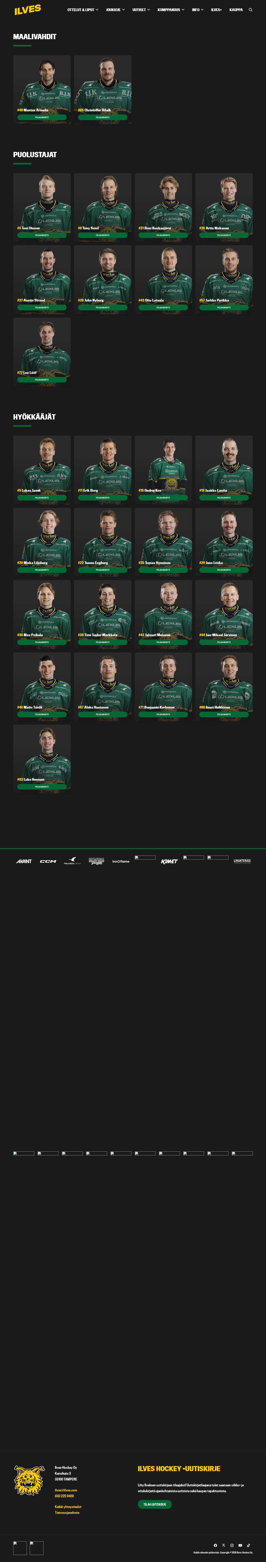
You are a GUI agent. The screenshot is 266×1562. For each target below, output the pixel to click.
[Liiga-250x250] (20, 1548)
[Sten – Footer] (169, 1297)
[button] (251, 10)
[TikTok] (248, 1545)
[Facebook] (215, 1545)
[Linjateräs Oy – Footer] (242, 861)
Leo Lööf (26, 372)
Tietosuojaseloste (67, 1512)
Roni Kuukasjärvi (155, 228)
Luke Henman (30, 779)
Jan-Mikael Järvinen (218, 635)
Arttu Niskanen (214, 228)
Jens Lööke (211, 563)
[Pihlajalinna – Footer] (72, 1297)
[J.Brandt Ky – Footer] (145, 1002)
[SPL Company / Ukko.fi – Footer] (145, 1297)
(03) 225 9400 (64, 1496)
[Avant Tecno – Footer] (23, 861)
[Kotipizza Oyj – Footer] (193, 1002)
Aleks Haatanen (93, 707)
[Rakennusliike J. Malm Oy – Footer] (120, 1297)
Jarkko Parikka (214, 300)
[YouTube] (240, 1545)
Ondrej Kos (150, 490)
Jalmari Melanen (154, 635)
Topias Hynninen (155, 563)
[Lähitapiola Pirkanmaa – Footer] (217, 1002)
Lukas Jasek (29, 490)
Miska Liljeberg (32, 563)
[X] (224, 1545)
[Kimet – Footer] (169, 861)
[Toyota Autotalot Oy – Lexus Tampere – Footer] (217, 1297)
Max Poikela (30, 635)
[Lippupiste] (23, 1297)
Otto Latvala (151, 300)
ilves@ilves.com (66, 1490)
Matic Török (29, 707)
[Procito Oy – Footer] (96, 1297)
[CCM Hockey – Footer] (48, 861)
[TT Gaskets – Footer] (242, 1297)
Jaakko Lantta (213, 490)
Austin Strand (31, 300)
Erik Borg (88, 490)
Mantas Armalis (32, 110)
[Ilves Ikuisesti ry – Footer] (96, 861)
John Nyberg (91, 300)
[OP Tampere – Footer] (48, 1297)
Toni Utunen (28, 228)
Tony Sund (88, 228)
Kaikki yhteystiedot (68, 1506)
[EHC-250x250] (36, 1548)
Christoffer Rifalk (94, 110)
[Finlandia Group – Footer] (72, 861)
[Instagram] (232, 1545)
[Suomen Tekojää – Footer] (193, 1297)
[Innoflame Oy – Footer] (120, 861)
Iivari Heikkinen (214, 707)
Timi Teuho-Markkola (97, 635)
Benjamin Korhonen (157, 707)
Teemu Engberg (93, 563)
